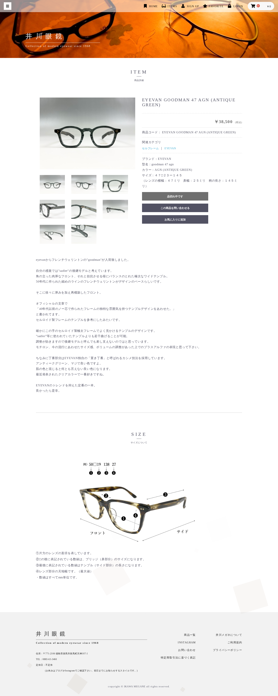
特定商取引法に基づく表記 (178, 657)
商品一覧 (190, 635)
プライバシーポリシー (227, 650)
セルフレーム (150, 148)
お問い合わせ (187, 650)
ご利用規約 (235, 642)
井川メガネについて (229, 635)
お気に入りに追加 (175, 219)
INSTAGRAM (187, 642)
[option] (87, 133)
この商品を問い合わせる (175, 208)
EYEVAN (170, 148)
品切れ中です (175, 196)
